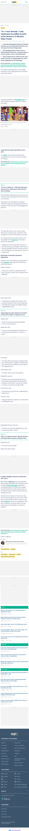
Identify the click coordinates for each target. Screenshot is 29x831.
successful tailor (12, 485)
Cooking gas (12, 554)
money (7, 501)
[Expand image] (27, 107)
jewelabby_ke (19, 100)
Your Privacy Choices (16, 830)
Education (3, 640)
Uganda (19, 554)
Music (2, 676)
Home (2, 25)
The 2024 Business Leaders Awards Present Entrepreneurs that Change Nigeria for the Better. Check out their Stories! (14, 65)
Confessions (3, 633)
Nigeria (2, 626)
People (7, 25)
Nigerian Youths (5, 549)
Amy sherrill (4, 554)
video (5, 155)
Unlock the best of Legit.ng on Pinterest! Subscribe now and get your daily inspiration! (14, 531)
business (15, 240)
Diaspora (13, 549)
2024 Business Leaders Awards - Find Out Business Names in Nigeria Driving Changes (14, 163)
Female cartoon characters (8, 556)
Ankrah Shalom (15, 41)
